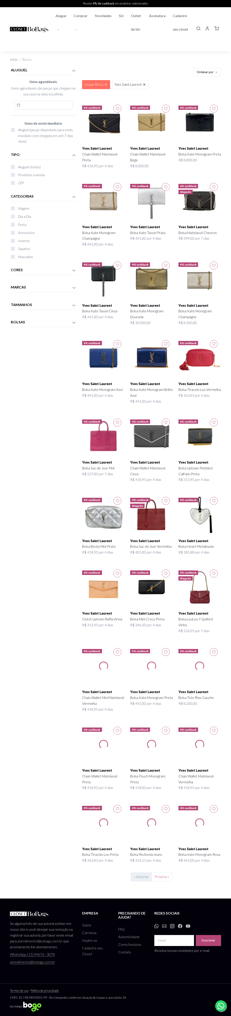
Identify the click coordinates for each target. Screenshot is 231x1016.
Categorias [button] (22, 196)
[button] (198, 29)
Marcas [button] (18, 287)
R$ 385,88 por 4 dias (194, 552)
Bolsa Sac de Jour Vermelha (150, 546)
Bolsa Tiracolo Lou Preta (100, 854)
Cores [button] (17, 270)
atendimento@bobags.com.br (39, 941)
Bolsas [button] (18, 322)
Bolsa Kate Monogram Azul (102, 389)
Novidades (103, 16)
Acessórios (26, 233)
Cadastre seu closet (180, 22)
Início (14, 59)
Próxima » (162, 877)
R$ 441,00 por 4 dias (97, 244)
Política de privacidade (45, 990)
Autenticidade (129, 937)
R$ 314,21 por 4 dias (145, 860)
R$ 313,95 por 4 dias (194, 480)
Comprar (81, 16)
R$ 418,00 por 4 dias (145, 788)
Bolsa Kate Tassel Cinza (99, 311)
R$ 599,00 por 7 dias (194, 238)
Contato (124, 952)
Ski (121, 16)
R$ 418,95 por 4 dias (97, 166)
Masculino (25, 257)
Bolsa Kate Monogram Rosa (199, 854)
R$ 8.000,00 (139, 166)
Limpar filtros (94, 84)
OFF (21, 183)
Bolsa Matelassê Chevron (197, 233)
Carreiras (89, 933)
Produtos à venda (31, 175)
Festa (22, 225)
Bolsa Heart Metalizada (196, 546)
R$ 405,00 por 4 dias (145, 552)
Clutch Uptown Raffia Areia (102, 619)
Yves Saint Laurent (128, 84)
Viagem (23, 208)
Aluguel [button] (19, 70)
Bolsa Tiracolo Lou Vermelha (199, 389)
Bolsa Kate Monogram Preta (199, 154)
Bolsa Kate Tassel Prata (147, 233)
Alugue (60, 16)
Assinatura (157, 16)
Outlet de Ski (136, 22)
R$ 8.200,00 (187, 703)
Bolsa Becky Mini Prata (99, 546)
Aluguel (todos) (29, 167)
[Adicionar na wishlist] (117, 109)
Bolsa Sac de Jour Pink (98, 468)
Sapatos (24, 249)
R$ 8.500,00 (187, 323)
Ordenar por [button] (205, 72)
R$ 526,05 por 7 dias (194, 631)
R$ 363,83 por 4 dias (194, 395)
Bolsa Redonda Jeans (146, 854)
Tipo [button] (15, 154)
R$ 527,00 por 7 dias (97, 474)
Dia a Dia (24, 216)
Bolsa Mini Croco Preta (147, 619)
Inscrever (208, 940)
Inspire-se (89, 940)
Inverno (24, 241)
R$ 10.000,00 (140, 323)
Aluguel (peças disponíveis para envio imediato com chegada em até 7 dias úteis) (45, 136)
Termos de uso (19, 990)
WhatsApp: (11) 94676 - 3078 (32, 954)
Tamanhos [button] (21, 304)
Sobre (86, 925)
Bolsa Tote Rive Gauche (196, 698)
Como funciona (129, 944)
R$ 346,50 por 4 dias (145, 625)
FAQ (121, 929)
